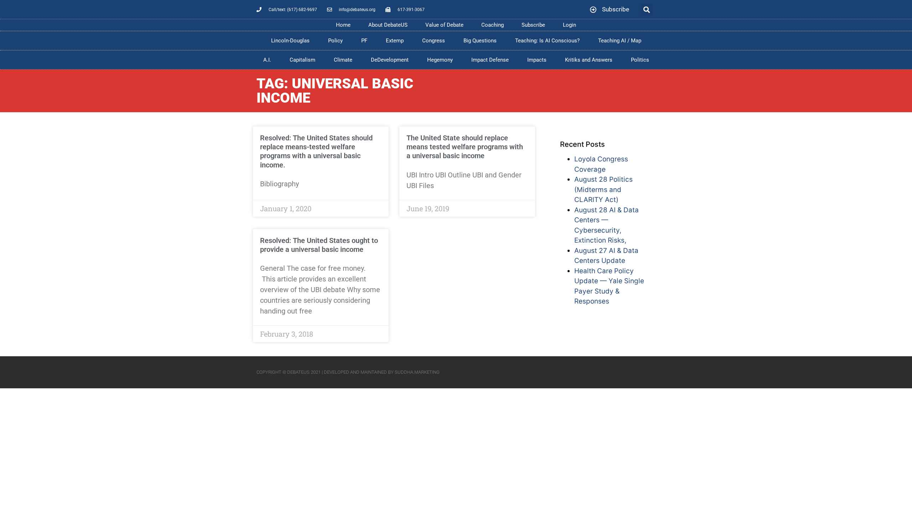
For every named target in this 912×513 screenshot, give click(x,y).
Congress (433, 40)
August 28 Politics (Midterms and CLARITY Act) (603, 189)
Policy (335, 40)
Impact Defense (490, 60)
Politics (640, 60)
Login (569, 25)
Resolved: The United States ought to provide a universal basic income (319, 245)
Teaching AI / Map (619, 40)
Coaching (492, 25)
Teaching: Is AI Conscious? (547, 40)
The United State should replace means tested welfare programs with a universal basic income (464, 147)
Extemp (395, 40)
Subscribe (533, 25)
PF (364, 40)
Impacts (536, 60)
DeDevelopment (390, 60)
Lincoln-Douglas (290, 40)
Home (343, 25)
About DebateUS (388, 25)
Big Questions (480, 40)
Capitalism (302, 60)
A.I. (267, 60)
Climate (343, 60)
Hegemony (440, 60)
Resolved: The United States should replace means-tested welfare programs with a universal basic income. (316, 151)
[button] (647, 9)
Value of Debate (444, 25)
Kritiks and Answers (588, 60)
